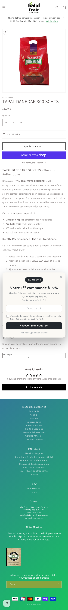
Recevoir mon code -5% (33, 325)
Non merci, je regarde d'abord (34, 333)
